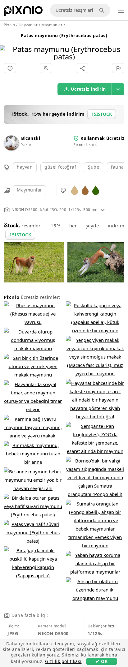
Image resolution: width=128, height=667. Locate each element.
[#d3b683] (75, 189)
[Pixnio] (23, 12)
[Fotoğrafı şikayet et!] (118, 68)
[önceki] (7, 45)
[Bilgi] (10, 68)
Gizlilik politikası (63, 661)
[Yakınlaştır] (46, 68)
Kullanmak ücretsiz (102, 138)
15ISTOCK (20, 235)
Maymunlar (29, 190)
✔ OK (101, 661)
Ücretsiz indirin (88, 89)
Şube (93, 167)
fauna (117, 167)
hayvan (25, 167)
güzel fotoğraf (60, 167)
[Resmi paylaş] (82, 68)
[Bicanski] (11, 149)
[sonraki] (121, 45)
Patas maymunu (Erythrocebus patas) (64, 35)
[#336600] (96, 189)
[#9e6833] (85, 189)
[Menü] (121, 10)
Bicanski (30, 138)
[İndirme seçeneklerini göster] (118, 89)
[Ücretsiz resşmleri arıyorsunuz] (103, 10)
